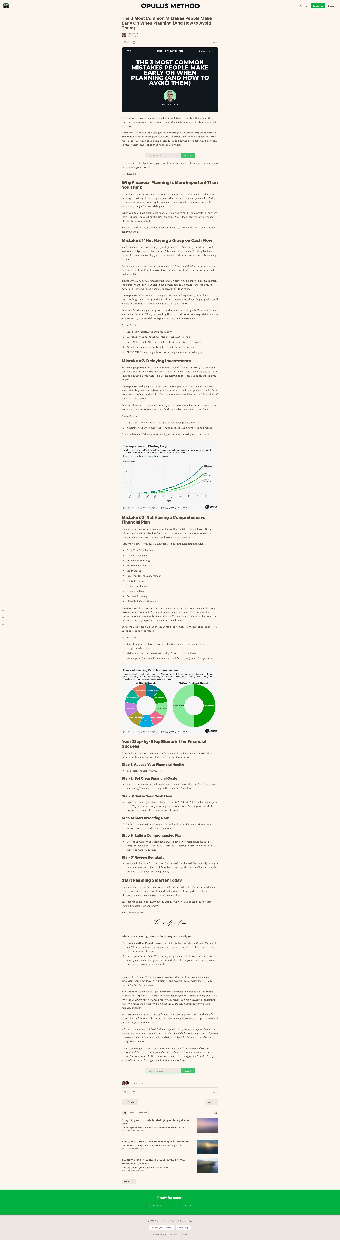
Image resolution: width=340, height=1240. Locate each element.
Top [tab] (124, 1112)
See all (127, 1181)
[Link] (118, 185)
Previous (132, 1102)
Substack (157, 1234)
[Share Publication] (307, 5)
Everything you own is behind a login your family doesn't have (156, 1122)
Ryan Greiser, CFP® (136, 1130)
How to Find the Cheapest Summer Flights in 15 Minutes (155, 1141)
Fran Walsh (133, 34)
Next (210, 1102)
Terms (173, 1221)
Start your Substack (163, 1227)
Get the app (183, 1227)
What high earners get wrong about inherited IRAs (145, 1167)
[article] (170, 1127)
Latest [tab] (131, 1112)
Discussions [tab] (142, 1112)
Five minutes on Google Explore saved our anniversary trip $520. (151, 1145)
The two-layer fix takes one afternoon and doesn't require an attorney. (154, 1127)
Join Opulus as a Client (139, 956)
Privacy (166, 1221)
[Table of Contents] (3, 620)
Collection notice (185, 1221)
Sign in (331, 6)
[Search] (301, 5)
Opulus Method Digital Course (144, 943)
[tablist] (135, 1112)
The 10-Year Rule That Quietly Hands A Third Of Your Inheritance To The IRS (154, 1162)
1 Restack (142, 1083)
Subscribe (318, 6)
